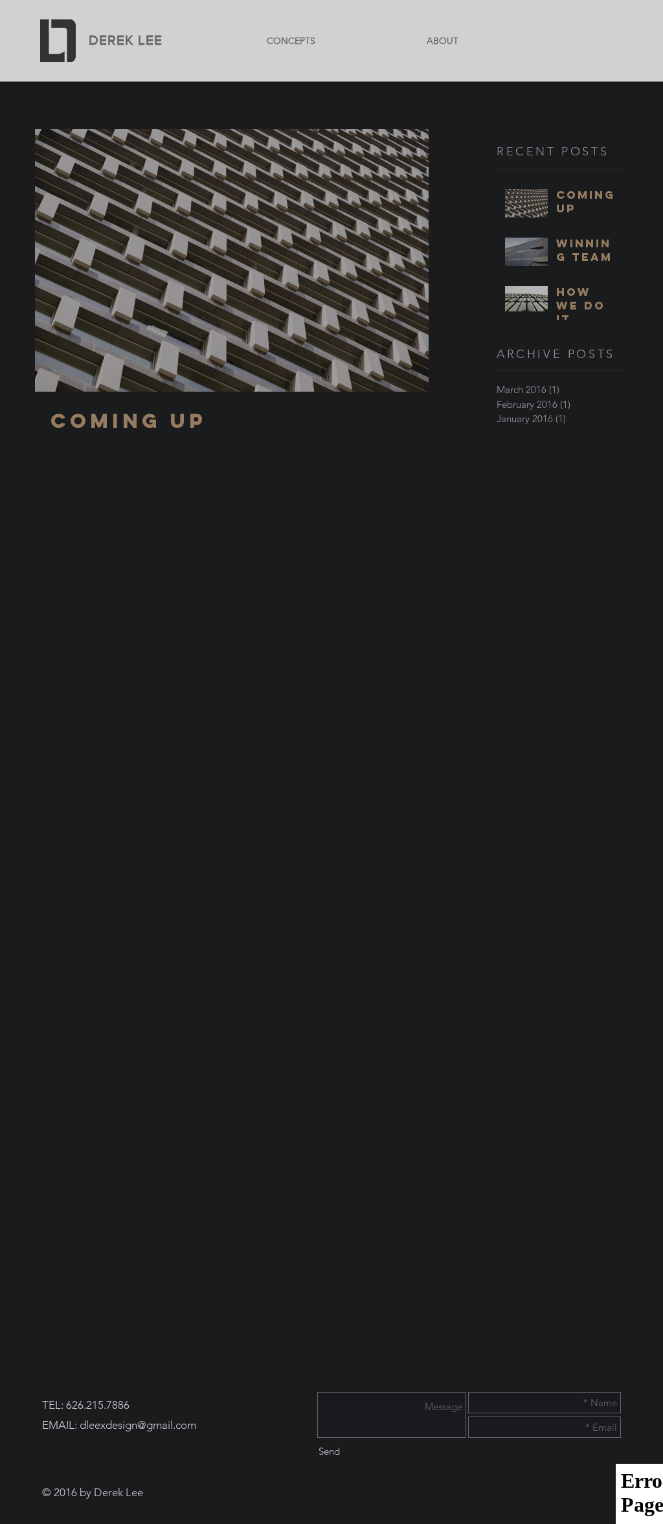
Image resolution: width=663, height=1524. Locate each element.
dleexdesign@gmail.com (138, 1424)
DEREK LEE (126, 39)
